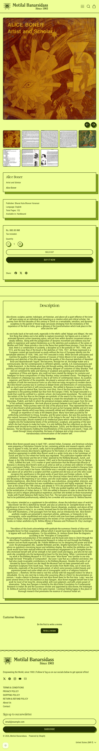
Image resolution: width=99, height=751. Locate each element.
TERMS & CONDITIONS (13, 687)
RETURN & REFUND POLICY (15, 698)
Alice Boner (11, 187)
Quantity (9, 239)
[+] (20, 244)
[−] (8, 244)
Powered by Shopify (37, 736)
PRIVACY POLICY (11, 691)
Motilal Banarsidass (18, 736)
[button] (88, 6)
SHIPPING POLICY (11, 695)
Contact (6, 706)
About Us (7, 702)
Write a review (49, 630)
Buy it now (49, 259)
